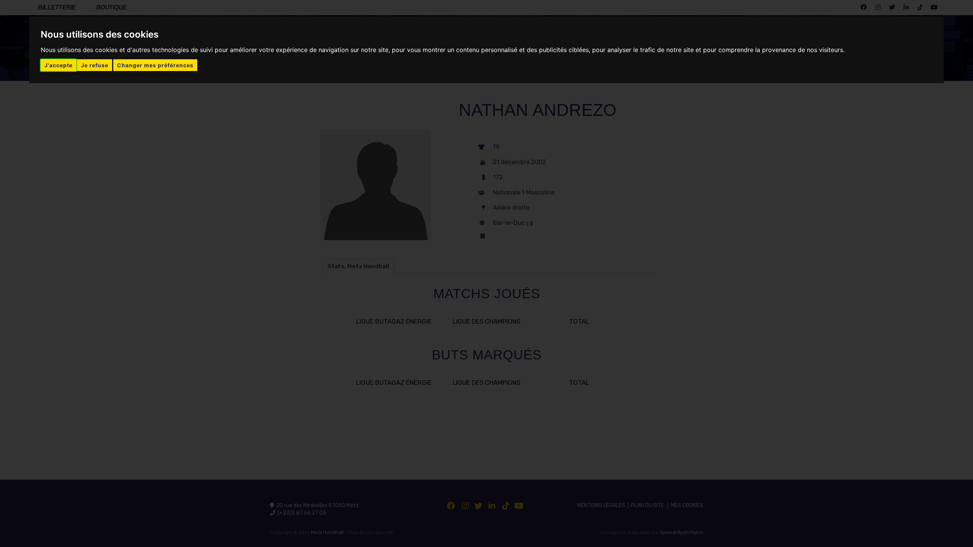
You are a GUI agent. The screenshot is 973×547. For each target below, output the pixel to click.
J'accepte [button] (58, 65)
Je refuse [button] (94, 65)
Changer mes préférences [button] (155, 65)
